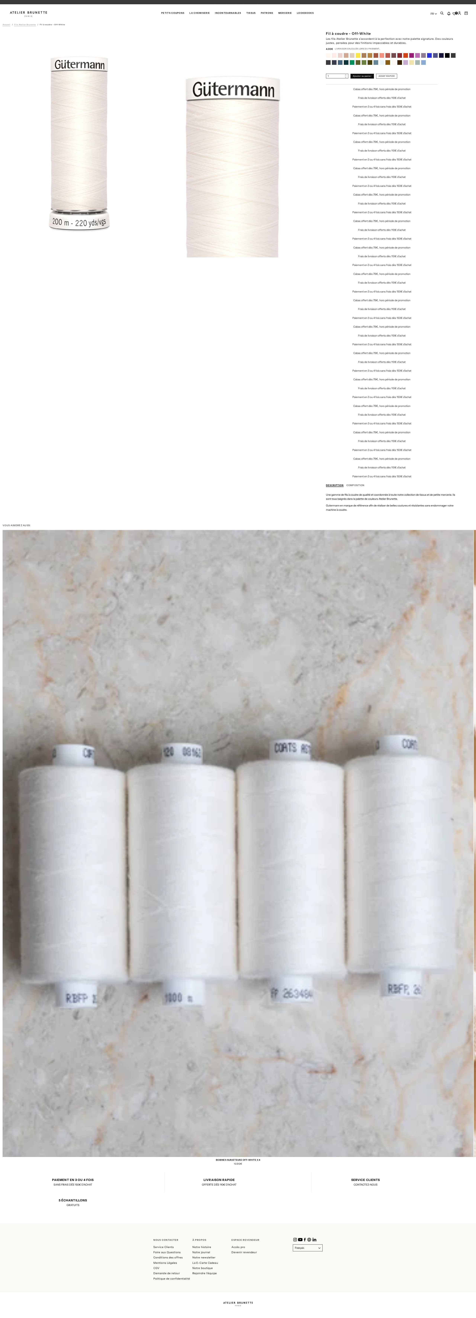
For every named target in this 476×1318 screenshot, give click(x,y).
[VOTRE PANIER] (466, 14)
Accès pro (238, 1247)
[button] (442, 14)
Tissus (251, 13)
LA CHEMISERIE (199, 13)
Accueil (6, 24)
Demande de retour (166, 1273)
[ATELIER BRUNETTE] (238, 1302)
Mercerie (285, 13)
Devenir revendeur (244, 1252)
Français (299, 1248)
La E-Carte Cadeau (205, 1263)
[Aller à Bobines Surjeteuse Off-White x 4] (238, 882)
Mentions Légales (165, 1263)
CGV (156, 1268)
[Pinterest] (309, 1239)
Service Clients (163, 1247)
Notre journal (201, 1252)
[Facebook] (304, 1239)
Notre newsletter (204, 1257)
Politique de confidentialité (171, 1278)
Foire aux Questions (167, 1252)
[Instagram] (295, 1239)
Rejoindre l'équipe (204, 1273)
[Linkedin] (314, 1239)
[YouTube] (300, 1239)
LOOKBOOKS (305, 13)
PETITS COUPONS (172, 13)
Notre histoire (201, 1247)
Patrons (267, 13)
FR (432, 13)
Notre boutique (202, 1268)
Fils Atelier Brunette (25, 24)
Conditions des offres (168, 1257)
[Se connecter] (459, 14)
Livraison (341, 49)
